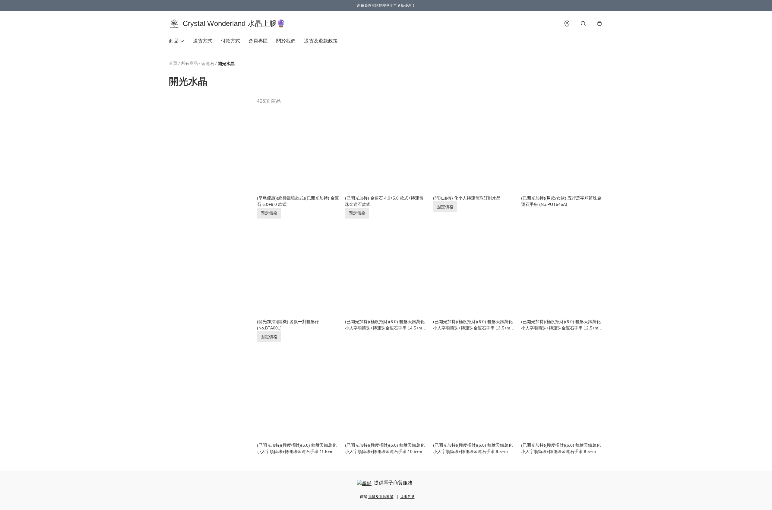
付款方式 (230, 40)
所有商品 (189, 63)
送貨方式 (202, 40)
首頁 (173, 63)
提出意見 (407, 497)
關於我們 (286, 40)
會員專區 (258, 40)
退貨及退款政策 (321, 40)
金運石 (207, 63)
